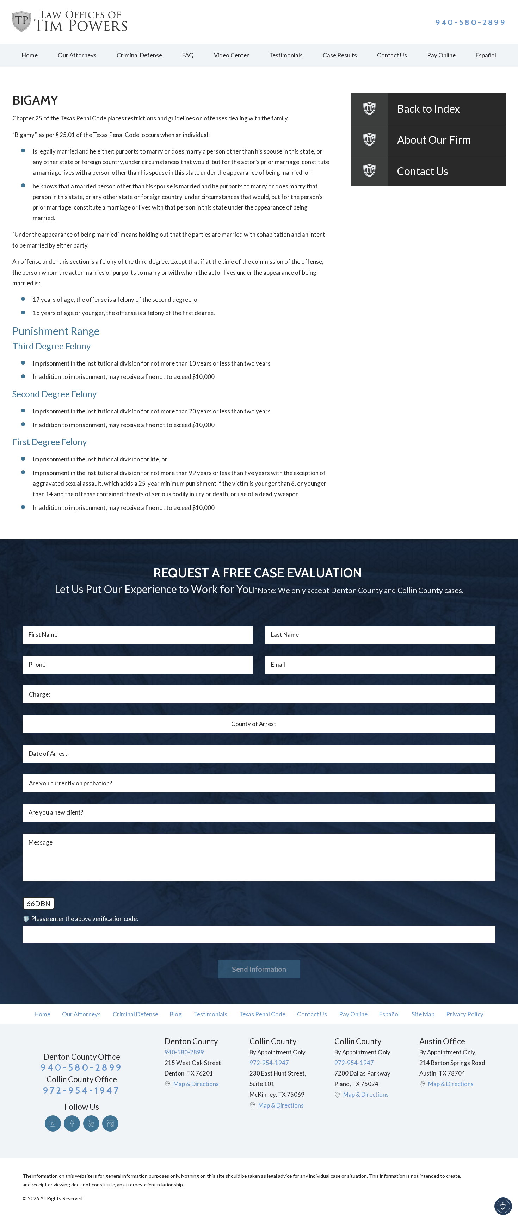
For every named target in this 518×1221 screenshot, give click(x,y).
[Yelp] (91, 1123)
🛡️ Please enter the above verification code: (80, 918)
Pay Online (353, 1014)
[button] (503, 1206)
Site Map (423, 1014)
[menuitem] (30, 55)
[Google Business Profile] (110, 1123)
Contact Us (312, 1014)
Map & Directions (196, 1084)
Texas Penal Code (262, 1014)
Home (42, 1014)
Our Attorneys (81, 1014)
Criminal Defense (135, 1014)
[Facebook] (72, 1123)
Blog (176, 1014)
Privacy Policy (464, 1014)
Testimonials (210, 1014)
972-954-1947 (269, 1062)
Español (389, 1014)
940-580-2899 (471, 22)
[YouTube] (53, 1123)
